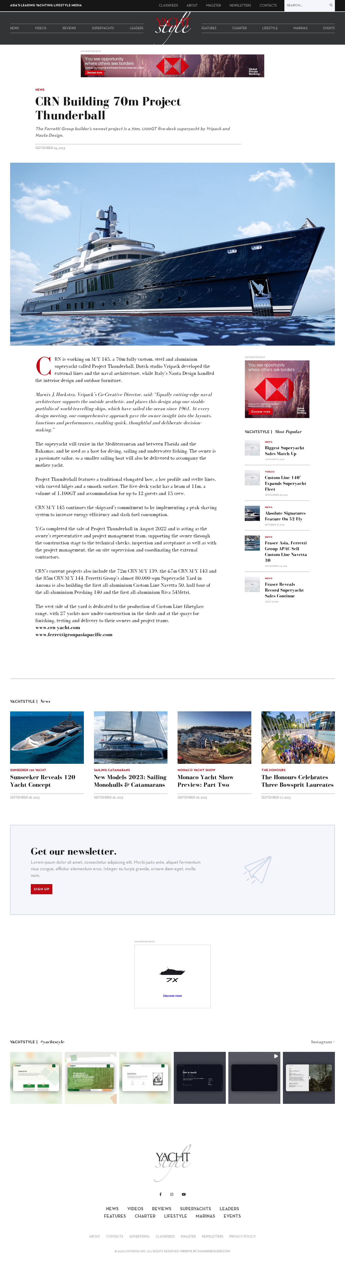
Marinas (300, 28)
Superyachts (103, 28)
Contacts (268, 5)
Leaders (136, 28)
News (14, 28)
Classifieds (168, 5)
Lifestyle (270, 28)
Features (209, 28)
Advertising (139, 1236)
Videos (40, 28)
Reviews (69, 28)
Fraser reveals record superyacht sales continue (284, 590)
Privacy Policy (242, 1236)
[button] (36, 1078)
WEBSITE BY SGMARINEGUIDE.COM (205, 1251)
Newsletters (240, 5)
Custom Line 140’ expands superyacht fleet (285, 483)
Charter (239, 28)
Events (329, 28)
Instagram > (323, 1041)
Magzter (213, 5)
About (192, 5)
